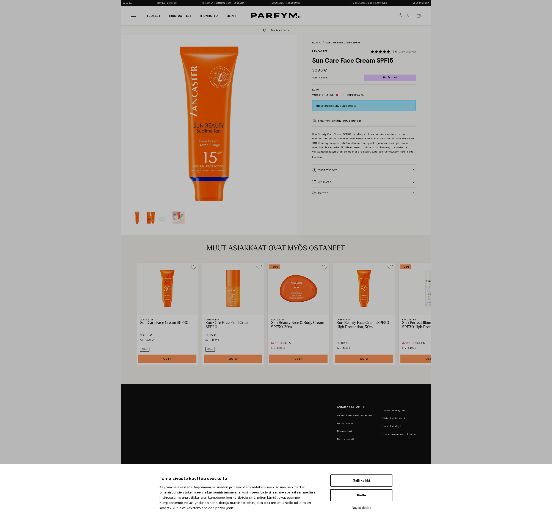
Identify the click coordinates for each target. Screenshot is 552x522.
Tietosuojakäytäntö (395, 410)
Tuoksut (153, 16)
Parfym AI (390, 77)
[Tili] (400, 15)
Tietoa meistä (345, 439)
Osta (167, 359)
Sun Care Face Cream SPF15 (342, 42)
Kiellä (361, 495)
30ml (210, 349)
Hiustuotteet (180, 16)
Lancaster (320, 51)
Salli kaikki (361, 480)
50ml (144, 349)
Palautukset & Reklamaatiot (354, 415)
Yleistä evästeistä (394, 418)
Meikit (231, 16)
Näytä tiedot (361, 508)
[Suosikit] (410, 15)
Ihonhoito (209, 16)
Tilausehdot (344, 431)
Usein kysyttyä (392, 426)
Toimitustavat (345, 423)
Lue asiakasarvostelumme (399, 434)
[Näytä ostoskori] (419, 15)
